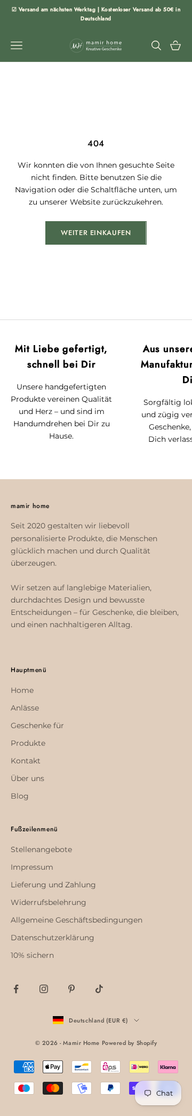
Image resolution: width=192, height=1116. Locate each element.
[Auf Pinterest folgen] (71, 989)
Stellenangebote (41, 849)
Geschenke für (37, 725)
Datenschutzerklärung (52, 937)
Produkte (28, 743)
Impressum (32, 867)
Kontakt (26, 761)
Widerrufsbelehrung (48, 902)
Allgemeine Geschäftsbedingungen (76, 920)
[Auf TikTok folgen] (99, 989)
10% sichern (32, 955)
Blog (20, 796)
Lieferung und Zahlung (53, 884)
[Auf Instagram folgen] (43, 989)
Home (22, 690)
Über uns (27, 778)
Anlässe (25, 708)
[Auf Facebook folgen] (16, 989)
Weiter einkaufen (96, 233)
